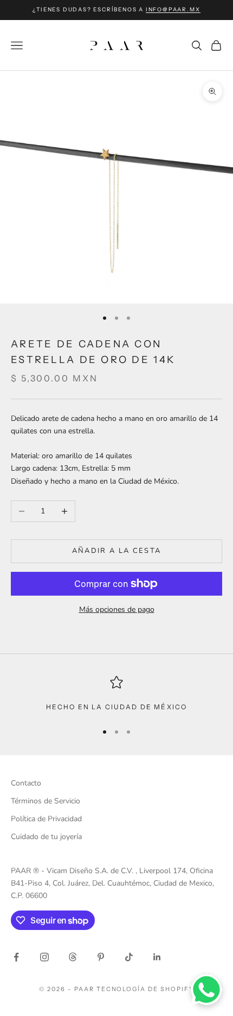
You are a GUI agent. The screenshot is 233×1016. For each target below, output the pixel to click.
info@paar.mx (173, 9)
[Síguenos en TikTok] (129, 957)
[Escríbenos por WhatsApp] (206, 989)
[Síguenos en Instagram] (44, 957)
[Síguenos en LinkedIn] (157, 957)
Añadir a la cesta (116, 551)
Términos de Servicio (45, 801)
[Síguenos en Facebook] (16, 957)
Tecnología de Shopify (145, 989)
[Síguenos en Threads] (72, 957)
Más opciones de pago (116, 609)
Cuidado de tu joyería (46, 837)
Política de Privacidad (46, 819)
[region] (116, 694)
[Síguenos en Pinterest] (100, 957)
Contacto (26, 783)
